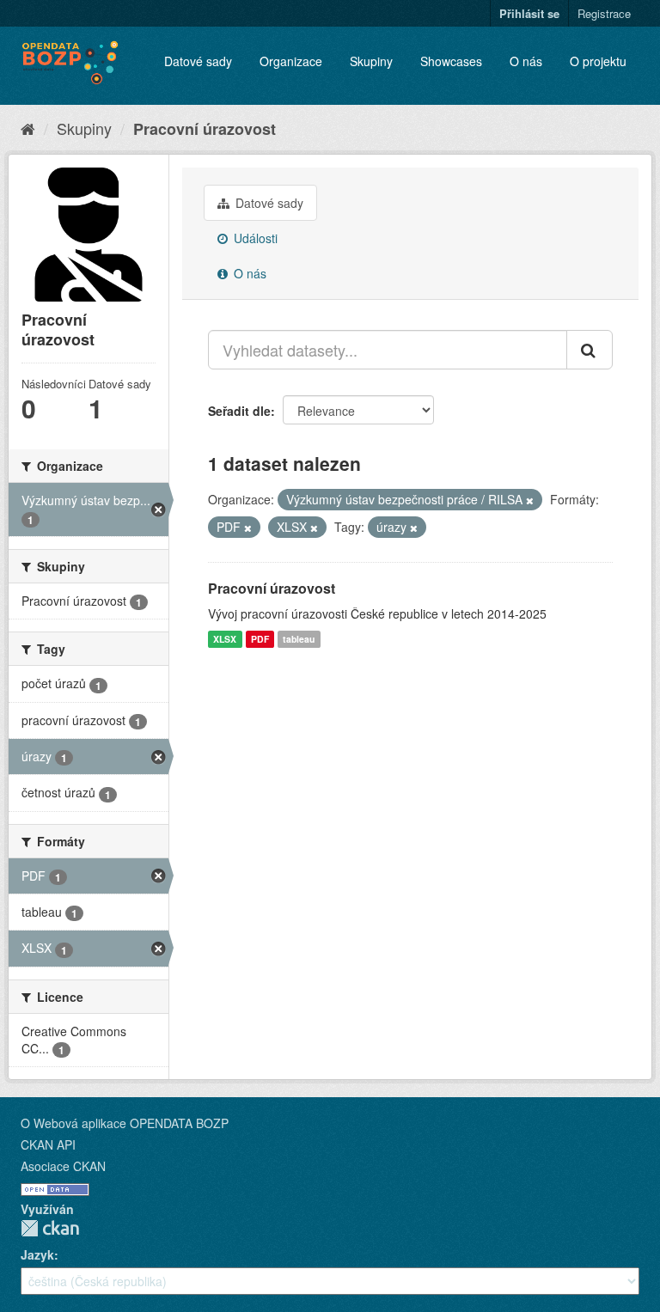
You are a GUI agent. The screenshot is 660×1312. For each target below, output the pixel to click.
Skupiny (371, 61)
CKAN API (48, 1144)
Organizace (291, 61)
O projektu (598, 61)
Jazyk (37, 1254)
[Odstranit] (530, 500)
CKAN (50, 1228)
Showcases (451, 61)
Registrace (604, 13)
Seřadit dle (239, 410)
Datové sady (198, 61)
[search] (589, 349)
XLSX (224, 638)
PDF (260, 638)
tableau (299, 638)
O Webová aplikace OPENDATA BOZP (125, 1123)
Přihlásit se (529, 13)
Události (254, 238)
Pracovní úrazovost (204, 129)
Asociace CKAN (63, 1166)
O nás (526, 61)
